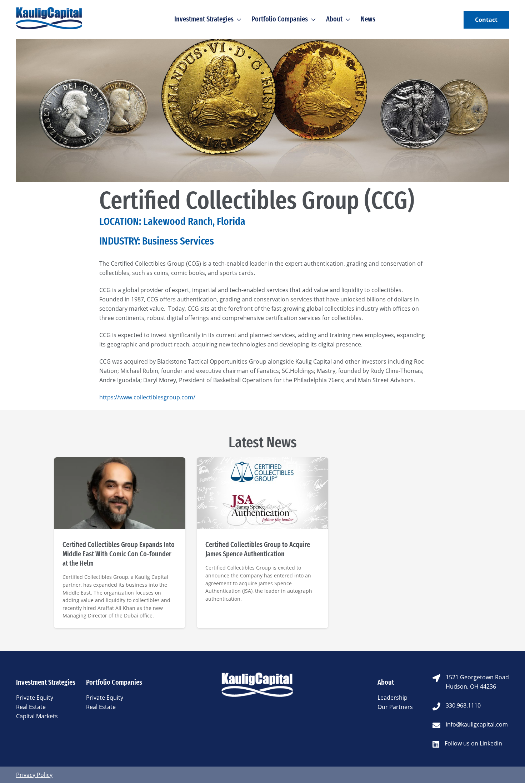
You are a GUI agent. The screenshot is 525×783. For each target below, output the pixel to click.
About (334, 19)
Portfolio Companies (280, 19)
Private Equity (34, 697)
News (368, 19)
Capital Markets (37, 716)
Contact (486, 20)
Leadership (393, 697)
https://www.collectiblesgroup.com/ (147, 397)
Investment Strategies (204, 19)
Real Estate (31, 707)
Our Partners (395, 707)
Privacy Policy (34, 775)
